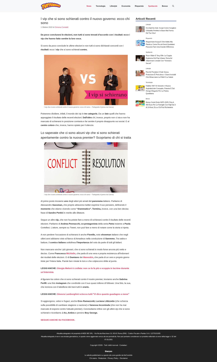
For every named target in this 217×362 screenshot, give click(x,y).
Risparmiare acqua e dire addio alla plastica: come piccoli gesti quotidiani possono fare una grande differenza (160, 44)
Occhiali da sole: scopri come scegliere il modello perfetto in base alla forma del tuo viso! (161, 30)
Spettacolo (152, 6)
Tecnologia (100, 6)
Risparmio (139, 6)
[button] (173, 6)
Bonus (165, 6)
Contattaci (123, 345)
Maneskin (88, 257)
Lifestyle (113, 6)
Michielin (70, 253)
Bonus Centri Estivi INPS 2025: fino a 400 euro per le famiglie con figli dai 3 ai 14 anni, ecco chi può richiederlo (161, 104)
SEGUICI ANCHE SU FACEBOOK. (58, 320)
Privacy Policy (113, 358)
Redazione (102, 358)
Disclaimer (124, 358)
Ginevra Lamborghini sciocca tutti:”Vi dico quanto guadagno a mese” (93, 294)
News (89, 6)
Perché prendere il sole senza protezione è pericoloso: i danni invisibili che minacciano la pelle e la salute (161, 74)
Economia (126, 6)
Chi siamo (93, 358)
